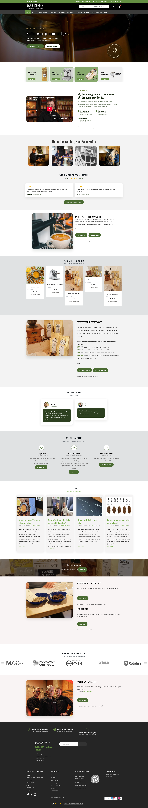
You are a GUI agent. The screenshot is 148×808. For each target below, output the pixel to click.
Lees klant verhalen (106, 465)
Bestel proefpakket (84, 370)
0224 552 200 (87, 691)
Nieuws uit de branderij (74, 491)
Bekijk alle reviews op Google (73, 202)
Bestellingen (55, 783)
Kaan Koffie (30, 787)
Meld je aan (82, 624)
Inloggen (87, 1)
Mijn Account (55, 780)
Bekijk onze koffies (52, 46)
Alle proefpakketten (100, 370)
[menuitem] (106, 12)
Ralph (20, 527)
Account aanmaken (115, 1)
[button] (73, 309)
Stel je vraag (82, 700)
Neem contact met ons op (100, 1)
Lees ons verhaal (85, 128)
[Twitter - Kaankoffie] (31, 794)
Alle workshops (95, 235)
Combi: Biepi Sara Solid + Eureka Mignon (93, 287)
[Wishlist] (116, 6)
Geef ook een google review (73, 803)
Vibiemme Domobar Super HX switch (74, 287)
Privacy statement (54, 789)
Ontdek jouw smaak (35, 46)
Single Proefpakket (54, 294)
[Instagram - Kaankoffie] (35, 794)
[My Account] (113, 6)
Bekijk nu (82, 569)
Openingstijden (41, 467)
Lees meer (22, 546)
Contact (53, 777)
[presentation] (2, 663)
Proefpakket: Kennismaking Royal (35, 280)
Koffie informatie (35, 525)
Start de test (82, 598)
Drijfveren (73, 472)
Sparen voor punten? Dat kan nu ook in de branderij (29, 521)
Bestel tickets (81, 235)
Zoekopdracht (55, 786)
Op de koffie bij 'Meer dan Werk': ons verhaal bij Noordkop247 (59, 521)
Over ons (53, 775)
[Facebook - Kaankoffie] (28, 794)
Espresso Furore (113, 287)
